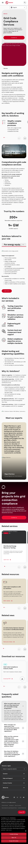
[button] (2, 2)
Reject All (14, 837)
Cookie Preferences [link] (22, 807)
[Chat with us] (22, 812)
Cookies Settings (14, 834)
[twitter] (17, 797)
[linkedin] (14, 797)
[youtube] (23, 797)
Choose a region (6, 765)
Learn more (8, 830)
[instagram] (20, 797)
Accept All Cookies (13, 840)
